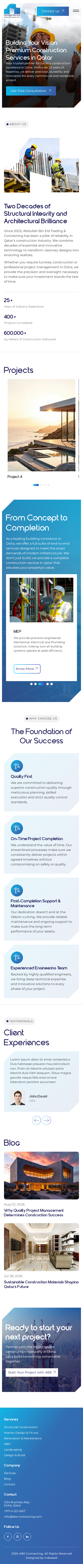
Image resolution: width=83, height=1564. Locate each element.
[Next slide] (46, 1120)
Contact (9, 1484)
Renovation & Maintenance (23, 1438)
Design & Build (14, 1455)
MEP (7, 1444)
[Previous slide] (36, 1120)
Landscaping (13, 1449)
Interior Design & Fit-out (21, 1433)
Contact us (50, 11)
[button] (36, 485)
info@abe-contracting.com (23, 1516)
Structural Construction (20, 1427)
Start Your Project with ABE (30, 1372)
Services (10, 1473)
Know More (25, 669)
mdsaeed (50, 1558)
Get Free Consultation (28, 91)
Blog (7, 1478)
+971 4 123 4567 (14, 1511)
